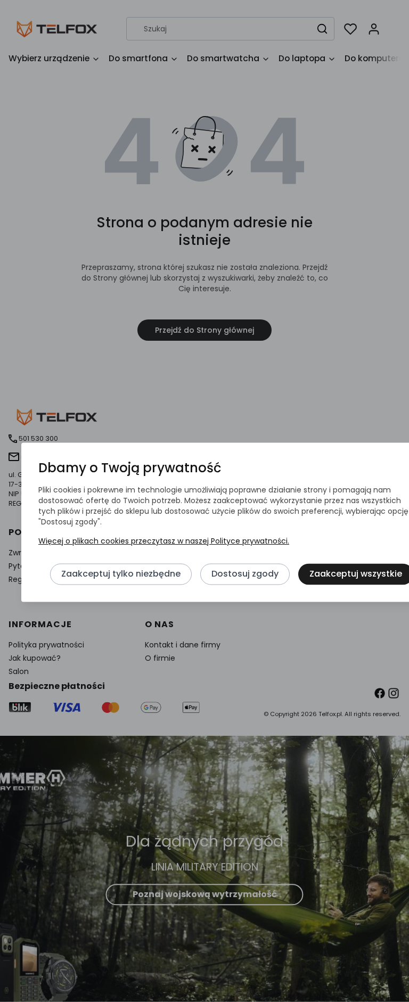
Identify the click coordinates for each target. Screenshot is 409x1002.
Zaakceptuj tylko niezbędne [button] (121, 574)
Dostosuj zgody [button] (245, 574)
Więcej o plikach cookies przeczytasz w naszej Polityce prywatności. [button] (163, 541)
